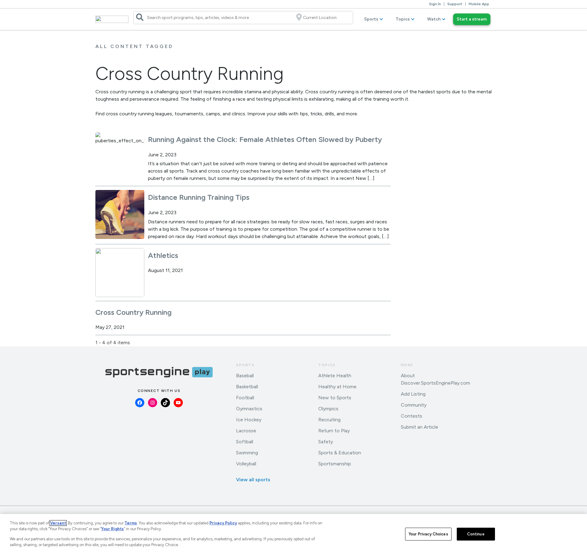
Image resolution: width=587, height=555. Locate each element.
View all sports (253, 479)
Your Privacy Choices (428, 534)
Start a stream (472, 19)
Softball (244, 442)
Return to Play (334, 431)
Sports (371, 19)
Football (245, 397)
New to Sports (334, 397)
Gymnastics (249, 409)
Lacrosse (246, 431)
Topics (403, 19)
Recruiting (329, 420)
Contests (411, 416)
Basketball (247, 386)
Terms (130, 523)
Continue (476, 534)
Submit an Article (419, 427)
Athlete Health (334, 375)
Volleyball (246, 464)
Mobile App (479, 4)
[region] (293, 534)
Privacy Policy (223, 523)
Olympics (328, 409)
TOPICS (327, 365)
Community (413, 405)
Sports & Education (339, 453)
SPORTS (245, 365)
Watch (434, 19)
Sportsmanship (334, 464)
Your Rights (112, 529)
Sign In (435, 4)
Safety (325, 442)
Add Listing (413, 394)
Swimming (247, 453)
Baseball (245, 375)
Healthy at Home (337, 386)
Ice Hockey (248, 420)
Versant (58, 523)
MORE (407, 365)
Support (454, 4)
